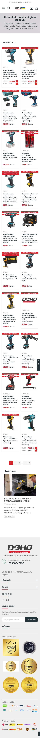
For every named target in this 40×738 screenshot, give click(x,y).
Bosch (24, 110)
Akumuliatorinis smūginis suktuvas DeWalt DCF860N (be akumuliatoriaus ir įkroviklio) (9, 319)
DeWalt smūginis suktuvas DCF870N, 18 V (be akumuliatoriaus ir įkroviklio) (10, 440)
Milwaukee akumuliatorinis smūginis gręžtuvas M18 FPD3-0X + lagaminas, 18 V (28, 400)
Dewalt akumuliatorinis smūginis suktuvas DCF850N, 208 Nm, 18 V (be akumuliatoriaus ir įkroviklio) (29, 198)
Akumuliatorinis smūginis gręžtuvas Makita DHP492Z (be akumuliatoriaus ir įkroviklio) (28, 360)
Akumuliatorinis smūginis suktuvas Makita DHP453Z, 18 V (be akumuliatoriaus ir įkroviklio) (10, 238)
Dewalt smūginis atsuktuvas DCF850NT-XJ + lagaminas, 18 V (10, 277)
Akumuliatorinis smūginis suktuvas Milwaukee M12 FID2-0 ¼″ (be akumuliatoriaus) (29, 317)
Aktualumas (8, 42)
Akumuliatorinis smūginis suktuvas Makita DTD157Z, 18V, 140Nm (29, 278)
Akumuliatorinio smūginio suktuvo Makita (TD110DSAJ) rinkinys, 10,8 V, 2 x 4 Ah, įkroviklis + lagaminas (10, 117)
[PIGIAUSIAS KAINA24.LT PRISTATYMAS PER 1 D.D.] (29, 139)
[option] (20, 496)
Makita (5, 67)
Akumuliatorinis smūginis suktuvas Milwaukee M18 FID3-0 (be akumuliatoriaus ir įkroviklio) (10, 400)
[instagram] (7, 600)
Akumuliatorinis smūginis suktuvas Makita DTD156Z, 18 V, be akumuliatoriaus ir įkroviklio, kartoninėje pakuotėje (10, 198)
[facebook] (3, 600)
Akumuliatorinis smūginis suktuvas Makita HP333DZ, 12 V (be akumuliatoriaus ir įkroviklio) (29, 441)
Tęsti (29, 462)
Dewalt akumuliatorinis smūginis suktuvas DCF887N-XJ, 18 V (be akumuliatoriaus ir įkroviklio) (29, 74)
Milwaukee (26, 150)
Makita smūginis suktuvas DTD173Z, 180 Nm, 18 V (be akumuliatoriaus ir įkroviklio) (10, 360)
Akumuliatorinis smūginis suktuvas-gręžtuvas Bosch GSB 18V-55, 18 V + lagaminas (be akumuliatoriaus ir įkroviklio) (29, 117)
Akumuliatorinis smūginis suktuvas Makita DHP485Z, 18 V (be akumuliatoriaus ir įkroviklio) (10, 74)
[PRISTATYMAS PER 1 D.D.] (10, 56)
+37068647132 (15, 563)
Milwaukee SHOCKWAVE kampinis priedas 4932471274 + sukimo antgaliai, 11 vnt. (29, 157)
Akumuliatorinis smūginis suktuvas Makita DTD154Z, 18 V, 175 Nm (10, 156)
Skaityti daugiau (9, 516)
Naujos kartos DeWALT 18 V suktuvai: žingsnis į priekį (17, 500)
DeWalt (24, 67)
